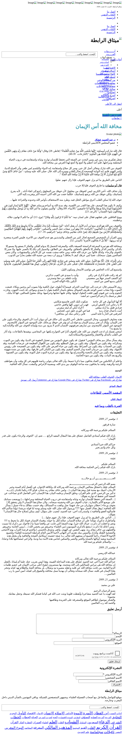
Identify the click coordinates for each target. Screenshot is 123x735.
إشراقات (105, 100)
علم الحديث (83, 732)
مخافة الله (94, 377)
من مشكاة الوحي (106, 80)
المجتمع (76, 728)
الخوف (110, 377)
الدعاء (104, 721)
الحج (55, 717)
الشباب (72, 721)
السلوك (82, 722)
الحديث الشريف (45, 717)
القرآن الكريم (109, 727)
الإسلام (60, 713)
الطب (61, 722)
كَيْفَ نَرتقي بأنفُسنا (105, 74)
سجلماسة (96, 732)
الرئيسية (111, 17)
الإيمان (118, 377)
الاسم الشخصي (114, 677)
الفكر (21, 722)
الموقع (118, 643)
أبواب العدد (116, 59)
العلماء (45, 722)
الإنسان (49, 713)
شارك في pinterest (47, 380)
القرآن (14, 722)
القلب (103, 377)
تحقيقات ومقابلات (105, 86)
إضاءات (111, 92)
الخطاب (26, 717)
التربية (108, 717)
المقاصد (28, 728)
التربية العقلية (97, 717)
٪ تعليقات (117, 118)
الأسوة (78, 713)
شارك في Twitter (91, 380)
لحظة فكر (110, 77)
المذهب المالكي (58, 727)
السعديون (92, 722)
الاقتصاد (31, 713)
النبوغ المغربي (14, 727)
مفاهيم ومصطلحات (105, 83)
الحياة (34, 717)
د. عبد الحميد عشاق (105, 139)
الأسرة (88, 713)
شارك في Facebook (111, 380)
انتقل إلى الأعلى (113, 104)
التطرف (77, 717)
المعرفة (38, 727)
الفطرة (28, 722)
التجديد (13, 713)
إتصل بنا (111, 11)
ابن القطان (101, 713)
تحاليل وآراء (104, 91)
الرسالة (117, 633)
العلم (53, 722)
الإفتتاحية (105, 59)
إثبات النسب (115, 713)
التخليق (117, 717)
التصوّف (85, 717)
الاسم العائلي (115, 681)
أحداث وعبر (104, 62)
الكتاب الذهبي (108, 14)
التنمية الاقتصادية (65, 717)
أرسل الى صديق (28, 380)
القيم (84, 727)
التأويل (21, 713)
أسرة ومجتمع (108, 95)
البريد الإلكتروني (113, 639)
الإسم (119, 636)
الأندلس (69, 713)
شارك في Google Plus (69, 380)
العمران (37, 722)
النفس (118, 732)
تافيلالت (109, 732)
